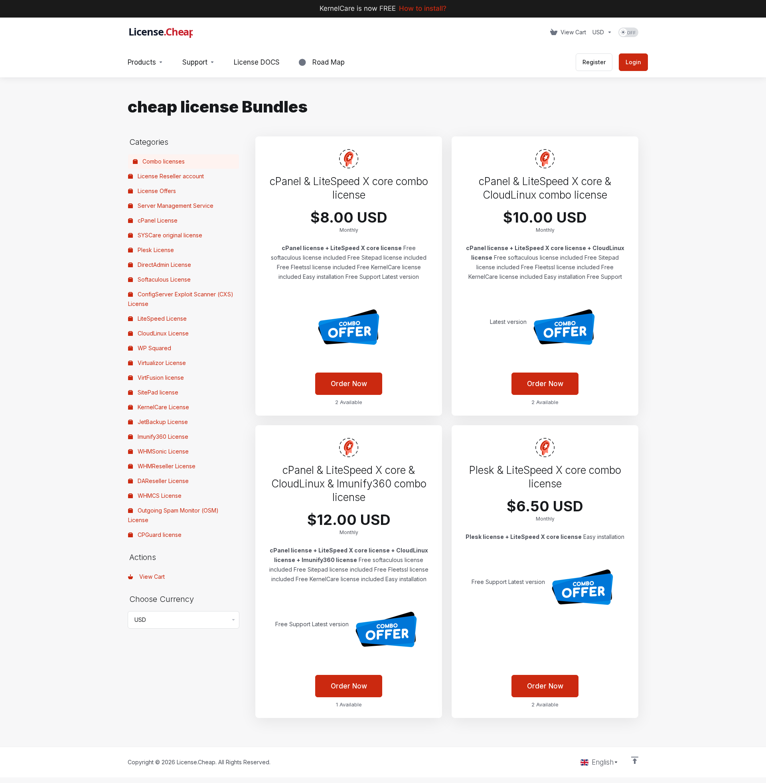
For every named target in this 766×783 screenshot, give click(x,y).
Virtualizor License (161, 362)
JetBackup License (162, 421)
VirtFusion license (160, 377)
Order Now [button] (349, 384)
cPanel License (157, 220)
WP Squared (153, 348)
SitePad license (157, 392)
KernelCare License (162, 407)
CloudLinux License (162, 333)
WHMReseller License (165, 466)
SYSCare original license (169, 235)
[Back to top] (635, 760)
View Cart (150, 576)
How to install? (422, 8)
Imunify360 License (162, 436)
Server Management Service (174, 205)
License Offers (156, 190)
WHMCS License (159, 495)
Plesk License (155, 250)
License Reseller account (170, 176)
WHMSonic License (162, 451)
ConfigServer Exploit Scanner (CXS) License (180, 299)
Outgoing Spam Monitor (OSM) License (173, 515)
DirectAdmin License (163, 264)
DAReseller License (162, 480)
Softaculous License (163, 279)
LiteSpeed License (161, 318)
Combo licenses (163, 161)
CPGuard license (159, 534)
